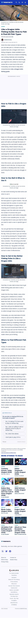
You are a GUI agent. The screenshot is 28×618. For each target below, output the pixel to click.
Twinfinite (14, 575)
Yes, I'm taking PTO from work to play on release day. (14, 422)
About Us (3, 557)
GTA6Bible (14, 604)
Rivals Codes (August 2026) (6, 510)
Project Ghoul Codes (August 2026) (20, 511)
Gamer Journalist (14, 590)
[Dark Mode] (19, 2)
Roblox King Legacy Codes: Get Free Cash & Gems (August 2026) (7, 491)
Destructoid (14, 588)
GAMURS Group (23, 608)
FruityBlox (14, 600)
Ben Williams (4, 513)
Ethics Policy (4, 559)
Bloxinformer (14, 602)
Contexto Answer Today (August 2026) (6, 470)
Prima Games (14, 581)
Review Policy (13, 559)
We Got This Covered (14, 585)
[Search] (16, 2)
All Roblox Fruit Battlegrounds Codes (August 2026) (6, 529)
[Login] (25, 2)
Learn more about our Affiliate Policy (8, 452)
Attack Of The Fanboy (14, 579)
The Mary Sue (14, 596)
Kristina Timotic (5, 474)
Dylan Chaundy (5, 497)
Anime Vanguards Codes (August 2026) (20, 471)
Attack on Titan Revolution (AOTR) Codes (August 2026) (20, 529)
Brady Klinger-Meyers (20, 534)
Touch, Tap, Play (14, 598)
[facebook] (10, 551)
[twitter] (6, 551)
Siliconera (14, 583)
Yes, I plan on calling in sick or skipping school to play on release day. (14, 428)
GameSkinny (14, 592)
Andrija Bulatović (19, 493)
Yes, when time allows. (12, 433)
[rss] (2, 551)
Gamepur (14, 577)
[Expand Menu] (22, 2)
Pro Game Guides (14, 573)
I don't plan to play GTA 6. (13, 437)
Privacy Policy (4, 561)
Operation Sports (14, 594)
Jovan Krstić (18, 514)
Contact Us (13, 557)
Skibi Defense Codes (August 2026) (20, 490)
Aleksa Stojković (19, 475)
